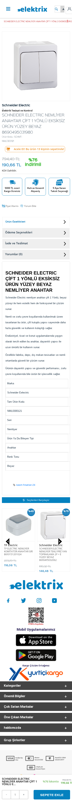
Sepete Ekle (52, 795)
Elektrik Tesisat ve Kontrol (17, 110)
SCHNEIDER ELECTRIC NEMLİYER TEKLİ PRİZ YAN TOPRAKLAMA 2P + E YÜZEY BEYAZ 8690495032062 (18, 554)
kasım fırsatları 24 (25, 484)
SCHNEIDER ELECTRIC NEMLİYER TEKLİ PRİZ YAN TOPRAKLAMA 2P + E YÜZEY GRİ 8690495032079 (53, 554)
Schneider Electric (15, 545)
